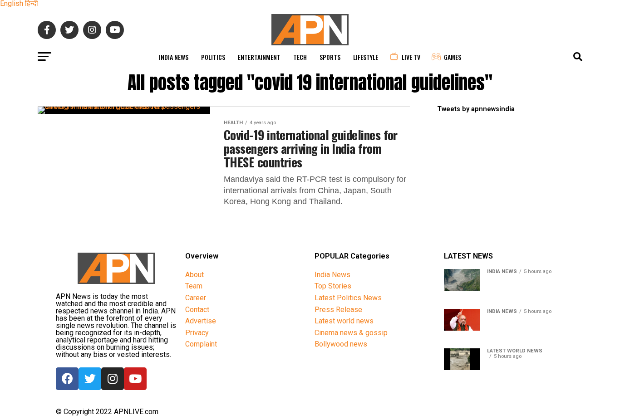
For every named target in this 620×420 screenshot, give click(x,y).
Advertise (200, 321)
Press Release (338, 309)
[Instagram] (112, 378)
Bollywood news (341, 344)
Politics (213, 57)
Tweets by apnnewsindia (476, 109)
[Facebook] (67, 378)
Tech (300, 57)
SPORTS (330, 57)
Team (193, 286)
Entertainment (259, 57)
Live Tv (411, 57)
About (194, 274)
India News (173, 57)
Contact (197, 309)
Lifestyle (365, 57)
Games (452, 57)
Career (195, 297)
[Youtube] (135, 378)
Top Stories (333, 286)
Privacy (197, 332)
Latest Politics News (348, 297)
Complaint (201, 344)
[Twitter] (90, 378)
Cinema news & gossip (351, 332)
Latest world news (344, 321)
